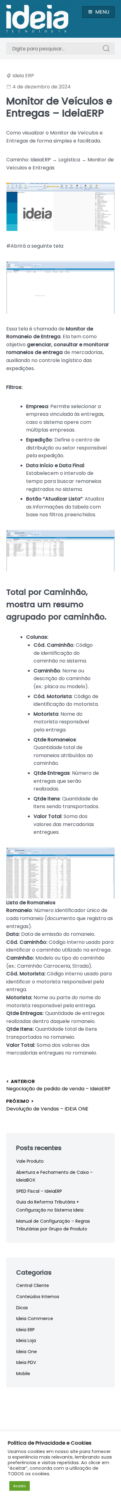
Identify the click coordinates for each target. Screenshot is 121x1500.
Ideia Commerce (34, 1318)
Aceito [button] (19, 1486)
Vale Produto (30, 1161)
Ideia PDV (26, 1362)
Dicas (22, 1308)
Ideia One (26, 1352)
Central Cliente (32, 1285)
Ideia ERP (23, 75)
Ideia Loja (26, 1340)
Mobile (23, 1373)
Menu (102, 11)
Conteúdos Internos (37, 1296)
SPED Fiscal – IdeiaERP (39, 1191)
